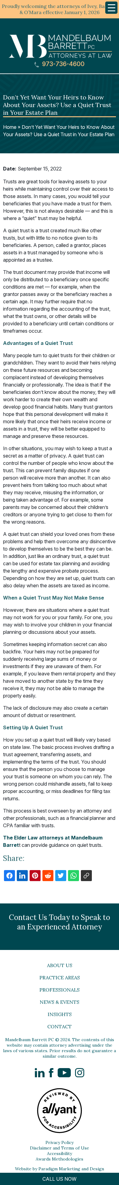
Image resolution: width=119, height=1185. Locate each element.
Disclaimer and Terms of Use (59, 1148)
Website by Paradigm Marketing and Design (59, 1169)
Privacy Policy (59, 1142)
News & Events (59, 1002)
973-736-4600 (63, 64)
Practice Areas (59, 977)
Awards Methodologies (59, 1159)
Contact (59, 1026)
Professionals (59, 990)
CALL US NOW (59, 1179)
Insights (60, 1014)
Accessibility (59, 1153)
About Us (59, 965)
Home (9, 127)
